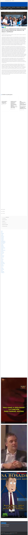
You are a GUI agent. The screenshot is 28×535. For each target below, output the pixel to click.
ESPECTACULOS (13, 7)
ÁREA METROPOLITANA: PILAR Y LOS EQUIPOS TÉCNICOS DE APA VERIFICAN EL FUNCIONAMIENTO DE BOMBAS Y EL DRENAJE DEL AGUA (23, 105)
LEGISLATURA (2, 252)
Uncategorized (2, 272)
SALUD (5, 27)
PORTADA (2, 261)
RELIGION (2, 264)
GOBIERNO (3, 27)
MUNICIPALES (2, 255)
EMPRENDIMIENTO (3, 241)
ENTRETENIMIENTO (3, 242)
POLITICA (2, 260)
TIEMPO (2, 270)
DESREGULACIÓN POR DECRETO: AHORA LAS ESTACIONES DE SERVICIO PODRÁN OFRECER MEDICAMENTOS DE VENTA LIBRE (14, 104)
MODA (1, 254)
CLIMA (1, 232)
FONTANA (2, 244)
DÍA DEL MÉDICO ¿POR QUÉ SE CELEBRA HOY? (4, 102)
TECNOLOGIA (2, 269)
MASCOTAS (2, 253)
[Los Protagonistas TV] (2, 8)
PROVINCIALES (5, 7)
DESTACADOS (2, 236)
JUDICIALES (2, 251)
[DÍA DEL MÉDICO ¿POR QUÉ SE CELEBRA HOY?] (5, 96)
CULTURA (2, 234)
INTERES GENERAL (23, 7)
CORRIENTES (2, 233)
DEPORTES (2, 235)
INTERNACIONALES (3, 250)
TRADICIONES (2, 271)
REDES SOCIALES (3, 263)
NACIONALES (9, 7)
